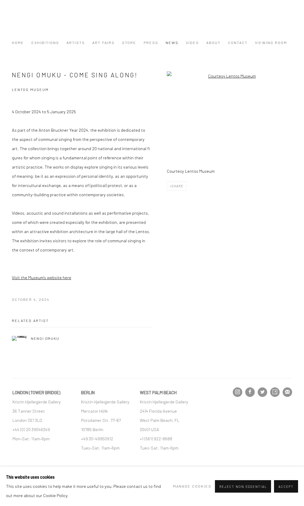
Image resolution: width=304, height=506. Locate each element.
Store (129, 42)
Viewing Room (271, 42)
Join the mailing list (287, 392)
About (213, 42)
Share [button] (178, 186)
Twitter (262, 392)
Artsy (275, 392)
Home (18, 42)
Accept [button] (286, 486)
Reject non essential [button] (243, 486)
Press (151, 42)
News (172, 42)
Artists (75, 42)
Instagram (237, 392)
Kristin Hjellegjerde (41, 22)
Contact (238, 42)
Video (192, 42)
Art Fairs (103, 42)
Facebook (250, 392)
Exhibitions (45, 42)
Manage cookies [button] (192, 486)
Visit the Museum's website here (41, 277)
